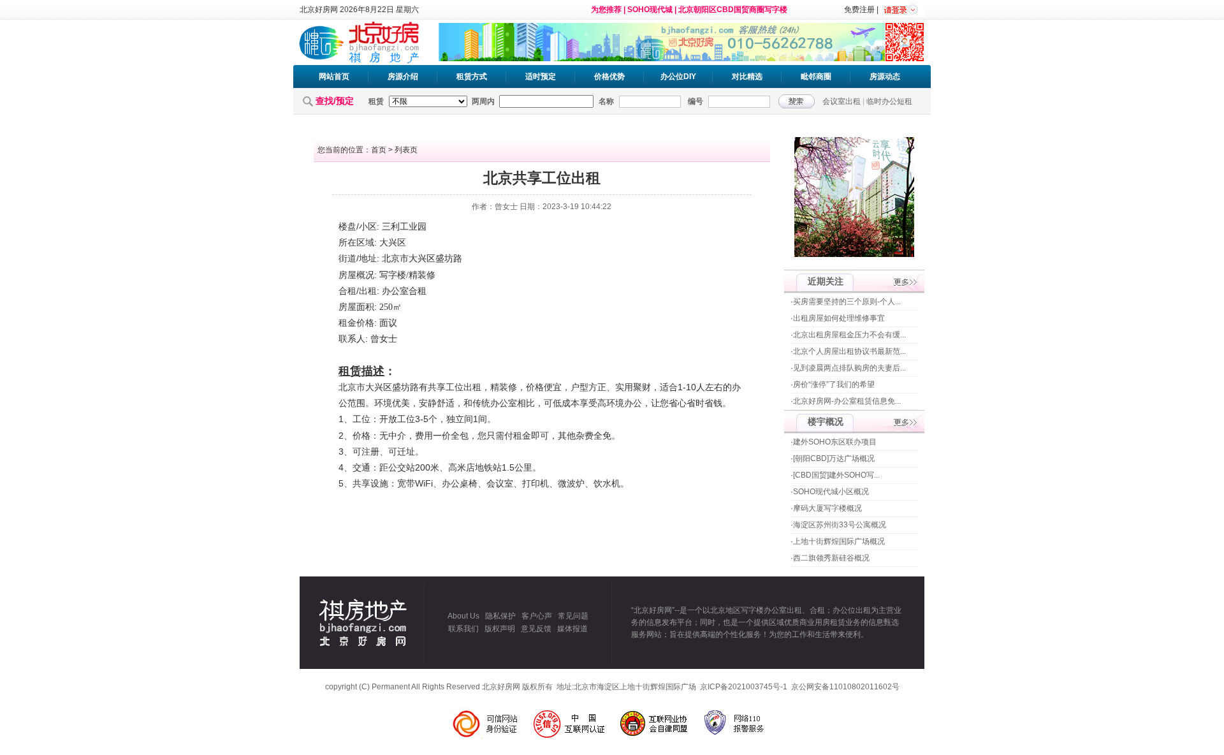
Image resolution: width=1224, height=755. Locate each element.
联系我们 (463, 628)
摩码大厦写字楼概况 (827, 508)
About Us (463, 616)
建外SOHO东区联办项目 (835, 441)
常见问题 (573, 616)
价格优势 (609, 76)
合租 (347, 291)
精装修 (422, 275)
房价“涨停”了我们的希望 (834, 384)
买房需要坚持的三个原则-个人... (847, 301)
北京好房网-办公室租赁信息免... (847, 401)
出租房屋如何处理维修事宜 (839, 318)
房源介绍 (403, 76)
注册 (370, 451)
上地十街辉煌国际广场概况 (839, 541)
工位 (454, 387)
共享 (437, 387)
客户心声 (536, 616)
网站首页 (334, 76)
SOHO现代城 (650, 9)
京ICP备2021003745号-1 (743, 686)
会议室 (499, 483)
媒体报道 (572, 628)
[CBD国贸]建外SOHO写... (836, 475)
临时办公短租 (889, 101)
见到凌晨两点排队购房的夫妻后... (849, 367)
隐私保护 (500, 616)
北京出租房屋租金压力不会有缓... (849, 334)
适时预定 (540, 76)
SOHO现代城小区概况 (831, 491)
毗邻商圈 (816, 76)
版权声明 (499, 628)
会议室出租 (841, 101)
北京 (391, 258)
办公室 (395, 291)
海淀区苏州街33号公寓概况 (839, 524)
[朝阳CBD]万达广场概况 (834, 458)
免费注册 (859, 9)
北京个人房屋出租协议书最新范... (849, 351)
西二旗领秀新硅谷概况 (831, 557)
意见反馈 (536, 628)
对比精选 (747, 76)
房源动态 (885, 76)
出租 (368, 291)
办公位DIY (678, 76)
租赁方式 (471, 76)
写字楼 (392, 275)
